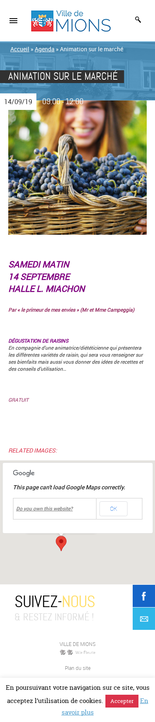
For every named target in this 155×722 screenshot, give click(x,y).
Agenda (45, 49)
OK (113, 508)
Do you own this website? (44, 509)
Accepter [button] (122, 701)
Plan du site (78, 668)
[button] (61, 543)
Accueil (19, 49)
